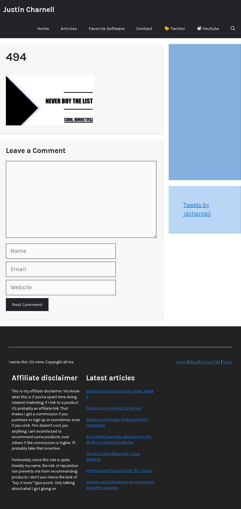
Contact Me (210, 362)
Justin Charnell (28, 9)
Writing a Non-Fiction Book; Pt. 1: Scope (119, 470)
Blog (194, 362)
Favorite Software (107, 28)
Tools (227, 362)
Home (43, 28)
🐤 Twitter (174, 28)
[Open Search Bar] (233, 28)
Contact (144, 28)
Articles (69, 28)
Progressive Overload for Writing (114, 408)
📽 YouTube (208, 28)
